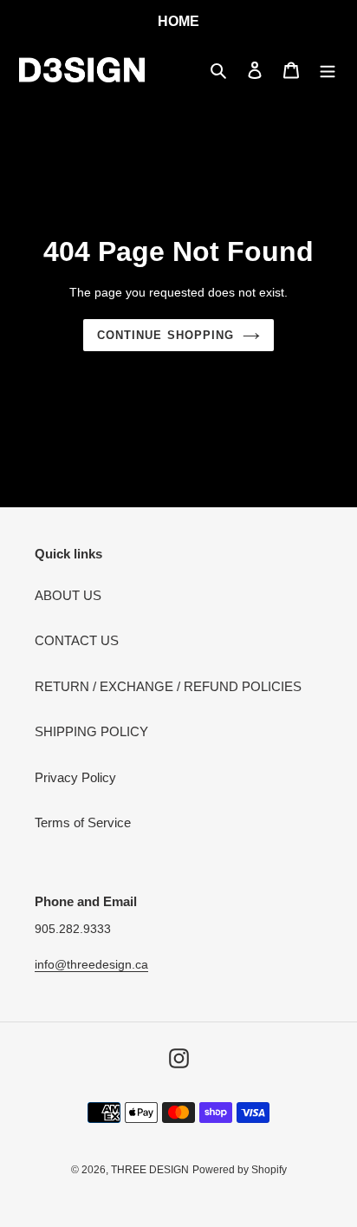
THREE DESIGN (150, 1170)
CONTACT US (77, 640)
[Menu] (327, 69)
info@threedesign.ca (91, 964)
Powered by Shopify (239, 1170)
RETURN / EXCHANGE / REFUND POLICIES (168, 686)
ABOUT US (68, 595)
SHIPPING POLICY (91, 731)
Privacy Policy (75, 777)
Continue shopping (165, 335)
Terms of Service (83, 822)
